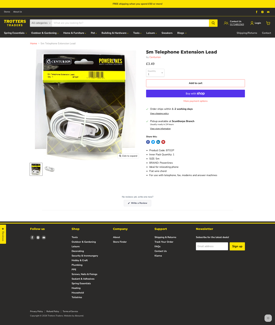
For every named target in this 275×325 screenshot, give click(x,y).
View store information (160, 129)
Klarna (158, 255)
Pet (93, 33)
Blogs (181, 33)
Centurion (155, 57)
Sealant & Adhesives (83, 278)
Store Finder (120, 241)
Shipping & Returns (165, 237)
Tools (136, 33)
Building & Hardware (114, 33)
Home (33, 43)
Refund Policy (52, 311)
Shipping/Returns (247, 33)
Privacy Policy (36, 311)
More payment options (195, 101)
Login (258, 23)
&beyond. (79, 315)
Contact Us (161, 251)
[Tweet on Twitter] (153, 142)
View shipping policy (159, 113)
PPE (74, 269)
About (116, 237)
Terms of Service (70, 311)
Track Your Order (164, 241)
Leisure (150, 33)
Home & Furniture (74, 33)
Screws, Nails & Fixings (84, 274)
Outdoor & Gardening (44, 33)
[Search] (213, 23)
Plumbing (77, 265)
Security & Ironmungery (85, 255)
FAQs (157, 246)
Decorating (78, 251)
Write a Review (140, 203)
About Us (17, 12)
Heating (76, 288)
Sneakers (167, 33)
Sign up (237, 246)
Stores (7, 12)
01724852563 (237, 24)
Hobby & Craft (80, 260)
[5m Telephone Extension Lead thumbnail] (36, 169)
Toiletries (77, 297)
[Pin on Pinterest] (163, 142)
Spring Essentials (14, 33)
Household (78, 292)
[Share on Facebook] (148, 142)
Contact (266, 33)
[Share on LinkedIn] (158, 142)
